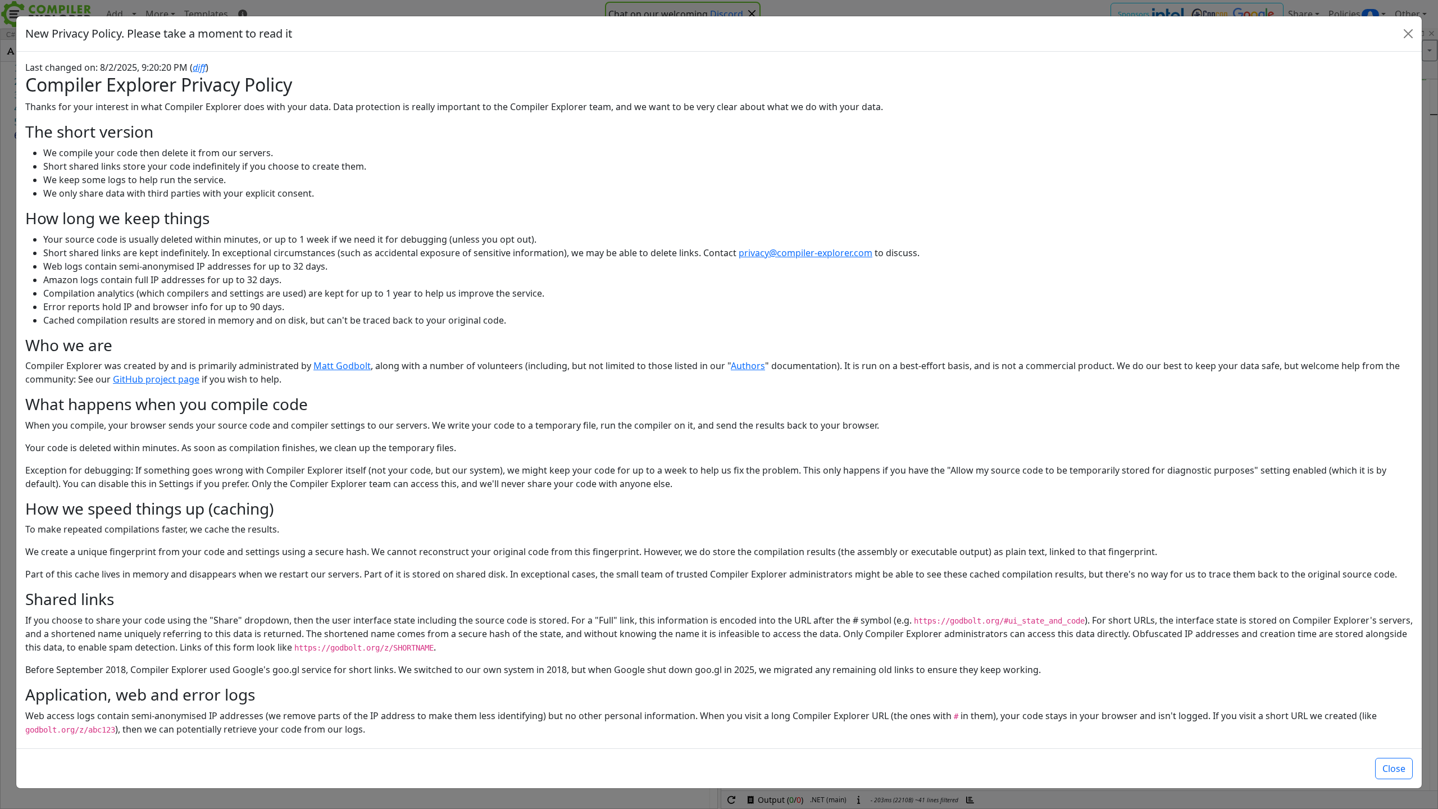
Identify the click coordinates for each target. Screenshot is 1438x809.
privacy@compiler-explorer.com (805, 253)
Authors (748, 366)
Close (1393, 768)
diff (199, 67)
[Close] (1408, 34)
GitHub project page (156, 379)
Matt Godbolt (342, 366)
